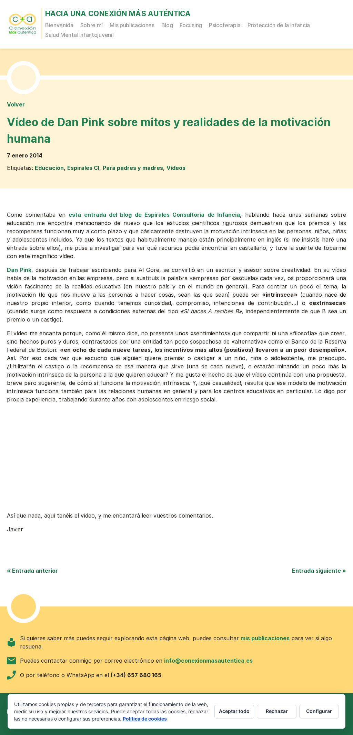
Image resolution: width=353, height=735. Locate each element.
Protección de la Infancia (279, 25)
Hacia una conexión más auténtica (118, 13)
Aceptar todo (234, 711)
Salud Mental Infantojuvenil (79, 34)
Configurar (319, 711)
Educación (49, 167)
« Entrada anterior (32, 570)
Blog (167, 25)
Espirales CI (83, 167)
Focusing (191, 25)
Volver (16, 104)
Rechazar (277, 711)
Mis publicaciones (132, 25)
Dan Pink (19, 269)
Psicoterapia (225, 25)
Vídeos (176, 167)
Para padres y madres (133, 167)
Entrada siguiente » (319, 570)
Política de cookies (145, 719)
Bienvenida (59, 25)
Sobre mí (91, 25)
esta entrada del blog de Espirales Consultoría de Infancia (154, 214)
